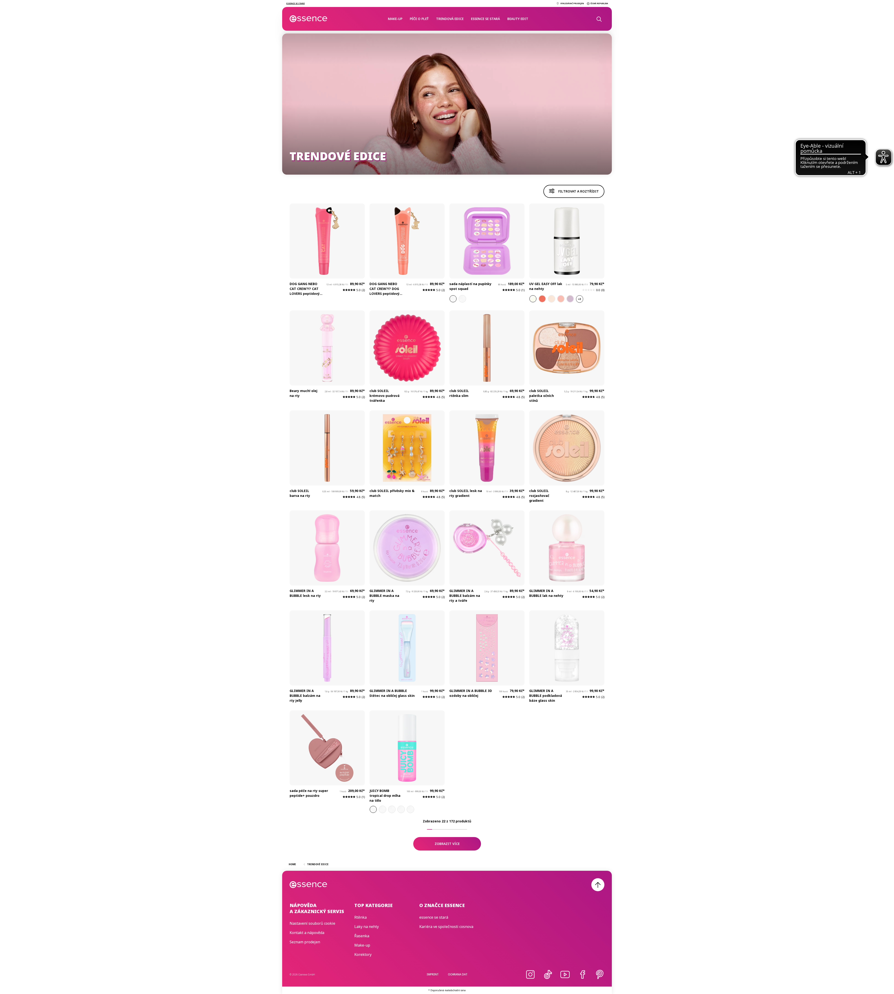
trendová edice (450, 19)
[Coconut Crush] (401, 809)
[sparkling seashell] (542, 299)
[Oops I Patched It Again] (453, 299)
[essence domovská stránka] (309, 18)
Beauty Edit (517, 19)
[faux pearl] (533, 299)
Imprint (433, 974)
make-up (395, 19)
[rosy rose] (561, 299)
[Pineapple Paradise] (392, 809)
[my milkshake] (551, 299)
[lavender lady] (570, 299)
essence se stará (485, 19)
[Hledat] (598, 18)
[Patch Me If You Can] (462, 299)
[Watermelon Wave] (382, 809)
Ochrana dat (457, 974)
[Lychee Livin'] (373, 809)
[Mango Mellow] (410, 809)
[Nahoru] (597, 884)
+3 (579, 299)
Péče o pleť (419, 19)
